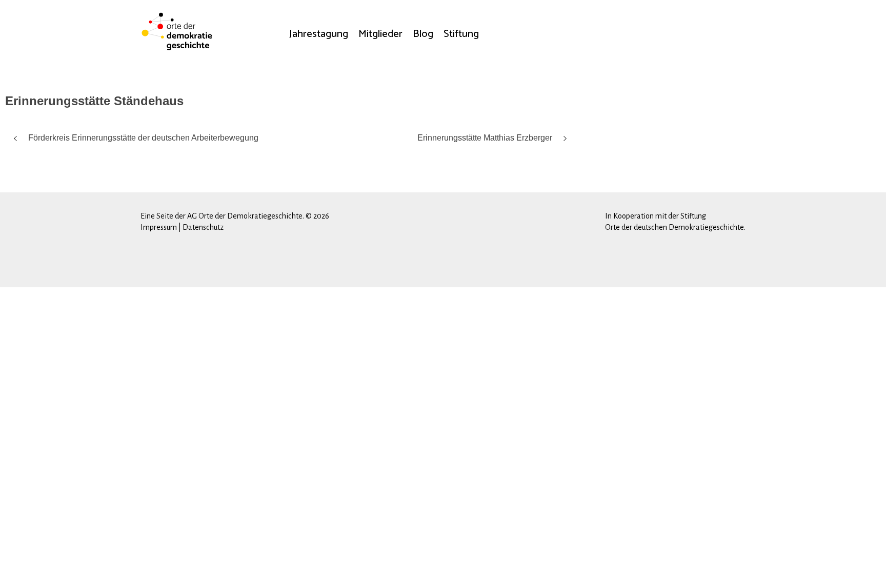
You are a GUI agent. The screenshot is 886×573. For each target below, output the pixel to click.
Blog (423, 34)
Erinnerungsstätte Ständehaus (94, 101)
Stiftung (461, 34)
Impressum (158, 227)
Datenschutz (203, 227)
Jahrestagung (318, 34)
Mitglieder (380, 34)
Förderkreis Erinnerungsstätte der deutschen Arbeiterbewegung (143, 137)
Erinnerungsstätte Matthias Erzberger (484, 137)
